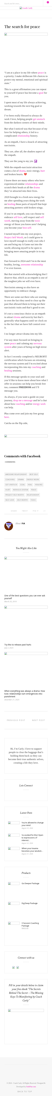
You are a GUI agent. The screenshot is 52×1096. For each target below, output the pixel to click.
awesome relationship (32, 264)
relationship (23, 135)
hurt (43, 170)
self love (18, 217)
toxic (37, 220)
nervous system (20, 490)
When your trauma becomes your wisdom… (32, 849)
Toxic (33, 500)
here (6, 417)
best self (27, 227)
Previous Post (15, 720)
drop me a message (23, 400)
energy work (39, 404)
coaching (36, 367)
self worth (22, 500)
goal (41, 92)
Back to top (25, 1091)
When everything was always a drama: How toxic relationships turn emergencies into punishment (24, 694)
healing (11, 204)
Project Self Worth (13, 237)
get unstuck (39, 119)
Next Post (39, 720)
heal (30, 485)
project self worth (14, 495)
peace (41, 72)
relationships (31, 184)
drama (22, 170)
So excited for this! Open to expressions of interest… (32, 838)
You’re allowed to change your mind (33, 824)
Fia (23, 523)
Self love (9, 500)
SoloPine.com (31, 1087)
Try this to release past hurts (17, 644)
